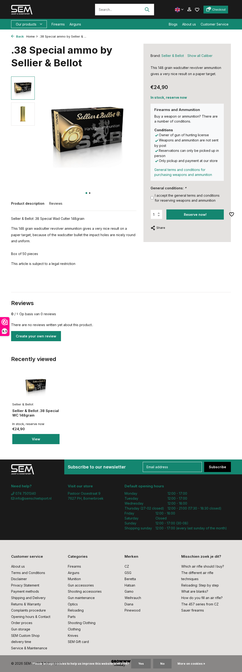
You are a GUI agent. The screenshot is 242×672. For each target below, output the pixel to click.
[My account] (189, 9)
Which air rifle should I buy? (202, 566)
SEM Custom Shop (25, 636)
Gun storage (20, 629)
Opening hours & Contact (30, 617)
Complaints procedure (28, 610)
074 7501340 (25, 493)
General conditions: (168, 188)
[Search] (147, 9)
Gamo (129, 591)
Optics (73, 604)
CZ (127, 566)
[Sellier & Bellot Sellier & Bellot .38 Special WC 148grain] (36, 386)
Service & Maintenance (29, 648)
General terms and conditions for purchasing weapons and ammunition (183, 172)
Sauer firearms (192, 610)
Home (30, 36)
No (162, 663)
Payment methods (25, 591)
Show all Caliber (199, 56)
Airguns (75, 24)
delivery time (21, 642)
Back (19, 36)
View (36, 439)
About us (189, 24)
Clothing (74, 629)
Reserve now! (195, 215)
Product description (27, 203)
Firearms (58, 24)
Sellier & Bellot (172, 56)
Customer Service (215, 24)
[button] (86, 193)
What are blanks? (194, 591)
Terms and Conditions (28, 573)
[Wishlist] (197, 9)
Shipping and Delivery (28, 598)
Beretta (130, 579)
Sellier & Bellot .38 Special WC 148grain (35, 413)
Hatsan (130, 585)
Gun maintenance (81, 598)
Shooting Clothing (81, 623)
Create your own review (36, 336)
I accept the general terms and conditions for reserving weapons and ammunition (187, 197)
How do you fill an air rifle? (202, 598)
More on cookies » (191, 663)
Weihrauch (133, 598)
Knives (73, 636)
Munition (74, 579)
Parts (72, 617)
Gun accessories (81, 585)
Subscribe (217, 467)
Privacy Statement (25, 585)
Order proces (21, 623)
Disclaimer (19, 579)
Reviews (55, 203)
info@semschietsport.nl (33, 498)
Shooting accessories (85, 591)
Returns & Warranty (26, 604)
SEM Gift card (78, 642)
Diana (129, 604)
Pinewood (132, 610)
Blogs (173, 24)
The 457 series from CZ (200, 604)
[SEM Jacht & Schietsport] (43, 9)
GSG (128, 573)
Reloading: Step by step (200, 585)
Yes (141, 663)
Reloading (76, 610)
